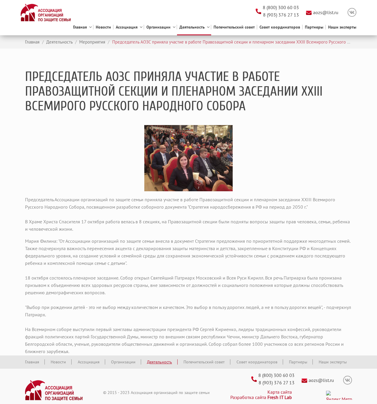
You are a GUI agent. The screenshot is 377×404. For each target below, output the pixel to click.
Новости (103, 27)
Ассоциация (127, 27)
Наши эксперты (342, 27)
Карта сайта (279, 392)
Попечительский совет (234, 27)
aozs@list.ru (325, 12)
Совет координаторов (279, 27)
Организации (158, 27)
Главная (80, 27)
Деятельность (192, 27)
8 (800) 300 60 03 (281, 7)
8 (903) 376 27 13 (281, 15)
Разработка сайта (261, 397)
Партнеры (314, 27)
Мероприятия (91, 42)
